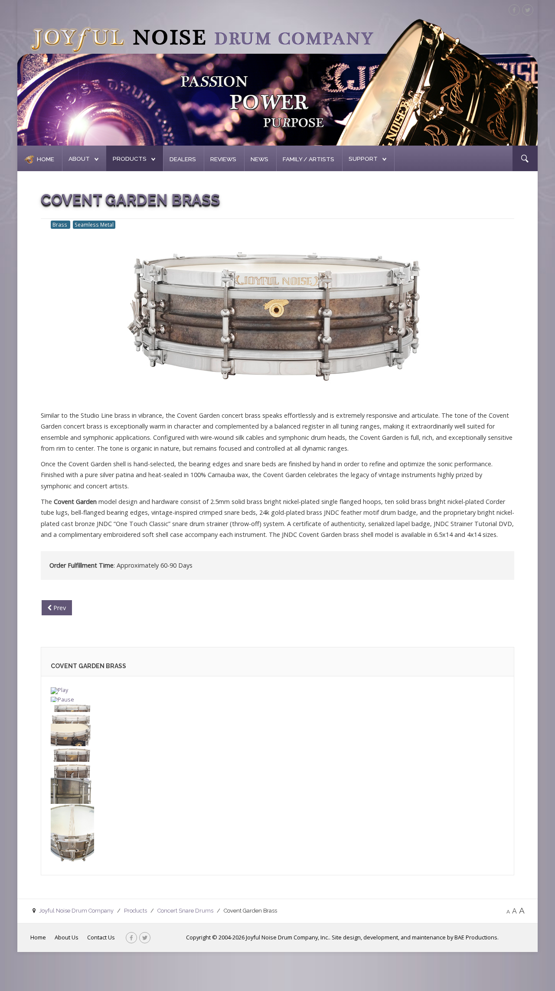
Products (130, 158)
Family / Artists (308, 159)
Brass (60, 224)
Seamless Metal (94, 224)
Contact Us (101, 937)
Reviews (223, 159)
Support (363, 158)
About (79, 158)
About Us (66, 937)
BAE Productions (475, 937)
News (259, 159)
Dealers (183, 159)
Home (45, 159)
